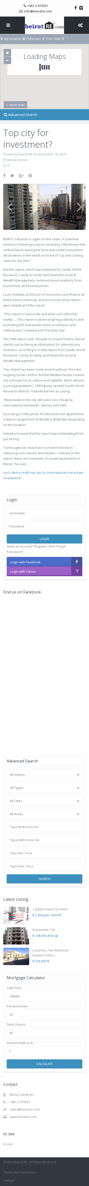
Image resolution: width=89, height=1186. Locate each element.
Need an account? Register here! (31, 546)
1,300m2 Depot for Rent (49, 909)
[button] (67, 99)
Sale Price (14, 988)
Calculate (44, 1064)
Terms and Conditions (19, 1172)
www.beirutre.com (23, 1117)
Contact (9, 1180)
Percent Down (17, 1006)
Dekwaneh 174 (43, 929)
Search (44, 879)
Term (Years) (16, 1024)
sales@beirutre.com (25, 1109)
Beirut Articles (17, 160)
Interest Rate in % (20, 1042)
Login (44, 539)
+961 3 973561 (20, 1102)
